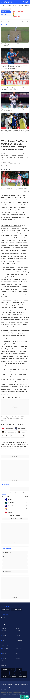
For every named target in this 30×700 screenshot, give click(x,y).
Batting (10, 492)
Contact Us (3, 689)
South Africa (11, 502)
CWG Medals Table (9, 556)
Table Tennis (22, 676)
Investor (3, 687)
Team (4, 492)
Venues (4, 640)
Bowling (17, 492)
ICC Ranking (19, 640)
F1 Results (17, 444)
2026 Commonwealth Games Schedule (13, 563)
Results (27, 5)
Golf (12, 673)
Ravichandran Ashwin (12, 207)
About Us (10, 684)
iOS (15, 450)
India (9, 509)
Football (14, 442)
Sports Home (4, 21)
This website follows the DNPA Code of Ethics (11, 692)
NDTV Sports (24, 444)
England (10, 512)
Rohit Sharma (8, 571)
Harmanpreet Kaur (23, 330)
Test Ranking (6, 488)
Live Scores (5, 628)
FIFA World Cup (8, 552)
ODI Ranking (15, 488)
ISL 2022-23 (5, 648)
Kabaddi (24, 673)
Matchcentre (5, 660)
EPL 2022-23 (19, 648)
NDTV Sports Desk (5, 162)
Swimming (13, 676)
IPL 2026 (4, 14)
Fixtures (21, 5)
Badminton (5, 673)
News (14, 21)
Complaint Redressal (12, 687)
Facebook (9, 446)
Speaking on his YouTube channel (11, 225)
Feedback (17, 684)
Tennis (12, 669)
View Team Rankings (15, 515)
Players (18, 638)
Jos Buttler (9, 210)
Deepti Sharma (6, 435)
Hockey (19, 669)
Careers (21, 687)
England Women (9, 428)
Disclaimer (23, 684)
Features (18, 635)
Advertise (3, 684)
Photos (18, 633)
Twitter (21, 446)
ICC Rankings (8, 567)
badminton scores (10, 444)
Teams (4, 638)
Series (15, 5)
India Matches (5, 11)
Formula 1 (4, 669)
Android (11, 450)
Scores (9, 5)
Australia (10, 499)
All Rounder (24, 492)
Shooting (4, 676)
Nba (17, 673)
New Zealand (11, 505)
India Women (21, 428)
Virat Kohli (7, 560)
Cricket (3, 5)
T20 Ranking (24, 488)
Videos (4, 635)
